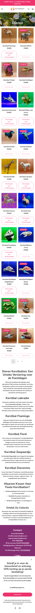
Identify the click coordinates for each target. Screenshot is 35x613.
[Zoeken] (29, 9)
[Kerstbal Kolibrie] (26, 136)
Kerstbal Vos (25, 316)
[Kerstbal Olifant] (26, 35)
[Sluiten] (31, 560)
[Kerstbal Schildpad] (26, 69)
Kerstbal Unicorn (9, 211)
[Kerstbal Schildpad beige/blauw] (9, 269)
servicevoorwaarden (18, 602)
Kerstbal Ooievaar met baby (9, 347)
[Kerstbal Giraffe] (9, 166)
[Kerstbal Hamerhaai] (9, 99)
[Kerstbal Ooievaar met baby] (9, 335)
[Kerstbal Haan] (26, 200)
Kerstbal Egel (26, 346)
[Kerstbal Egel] (26, 335)
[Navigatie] (2, 9)
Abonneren (17, 594)
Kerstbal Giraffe (9, 177)
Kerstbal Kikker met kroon (26, 111)
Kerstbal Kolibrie (26, 147)
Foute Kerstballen (21, 513)
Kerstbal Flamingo (9, 46)
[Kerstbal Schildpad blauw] (26, 269)
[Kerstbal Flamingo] (9, 35)
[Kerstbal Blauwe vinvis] (26, 235)
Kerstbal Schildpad (26, 80)
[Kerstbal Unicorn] (9, 200)
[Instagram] (20, 608)
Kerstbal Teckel (9, 147)
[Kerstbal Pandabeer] (9, 235)
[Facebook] (15, 608)
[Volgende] (22, 361)
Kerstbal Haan (26, 211)
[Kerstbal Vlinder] (9, 69)
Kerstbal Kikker (9, 316)
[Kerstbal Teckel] (9, 136)
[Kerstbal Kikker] (9, 305)
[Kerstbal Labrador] (26, 166)
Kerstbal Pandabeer (9, 245)
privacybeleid (6, 602)
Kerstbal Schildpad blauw (26, 280)
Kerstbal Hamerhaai (9, 110)
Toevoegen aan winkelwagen (9, 55)
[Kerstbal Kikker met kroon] (26, 99)
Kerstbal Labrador (26, 177)
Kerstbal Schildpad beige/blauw (9, 280)
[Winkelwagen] (33, 9)
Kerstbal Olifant (25, 46)
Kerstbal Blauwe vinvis (26, 246)
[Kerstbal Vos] (26, 305)
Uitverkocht (26, 57)
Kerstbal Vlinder (9, 80)
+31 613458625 (25, 550)
